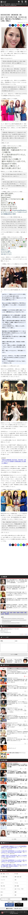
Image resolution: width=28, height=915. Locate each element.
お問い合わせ (19, 908)
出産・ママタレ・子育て (5, 14)
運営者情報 (10, 908)
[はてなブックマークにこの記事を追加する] (15, 25)
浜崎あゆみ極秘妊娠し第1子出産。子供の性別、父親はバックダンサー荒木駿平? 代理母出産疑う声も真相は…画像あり (14, 461)
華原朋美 (7, 613)
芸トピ (3, 2)
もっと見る (14, 839)
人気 (18, 2)
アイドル (16, 882)
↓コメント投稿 (24, 626)
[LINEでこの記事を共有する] (21, 25)
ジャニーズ (3, 879)
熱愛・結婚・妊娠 (14, 14)
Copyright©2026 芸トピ (14, 912)
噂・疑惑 (16, 873)
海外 (15, 895)
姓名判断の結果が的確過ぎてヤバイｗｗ (16, 753)
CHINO (4, 612)
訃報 (1, 895)
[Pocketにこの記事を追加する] (18, 25)
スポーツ (2, 882)
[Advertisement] (14, 10)
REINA (21, 612)
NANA (18, 612)
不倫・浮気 (3, 885)
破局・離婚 (17, 885)
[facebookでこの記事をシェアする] (10, 25)
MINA (14, 612)
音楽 (20, 14)
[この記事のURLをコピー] (23, 25)
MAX (11, 612)
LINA (8, 612)
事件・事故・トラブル (5, 873)
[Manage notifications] (2, 913)
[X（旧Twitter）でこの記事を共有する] (12, 25)
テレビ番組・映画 (4, 876)
